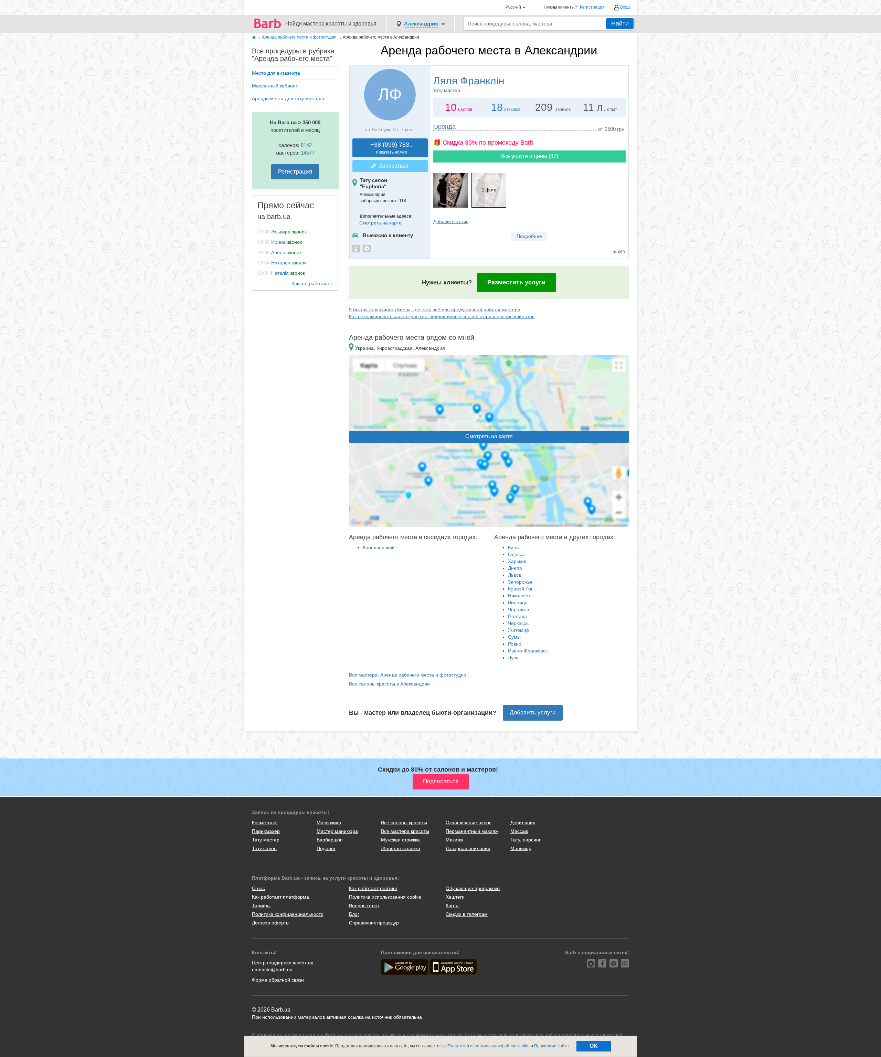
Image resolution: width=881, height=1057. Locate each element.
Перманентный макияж (472, 831)
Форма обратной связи (278, 980)
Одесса (516, 554)
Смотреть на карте (380, 223)
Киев (513, 547)
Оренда (444, 126)
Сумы (514, 637)
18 (497, 107)
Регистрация (592, 7)
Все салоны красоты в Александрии (389, 684)
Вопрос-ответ (364, 905)
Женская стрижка (400, 848)
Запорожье (520, 582)
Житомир (518, 630)
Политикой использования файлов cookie (489, 1046)
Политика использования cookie (385, 897)
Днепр (515, 568)
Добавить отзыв (450, 221)
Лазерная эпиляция (468, 848)
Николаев (519, 595)
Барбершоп (330, 840)
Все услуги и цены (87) (529, 156)
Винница (518, 602)
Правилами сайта (551, 1046)
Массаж (519, 831)
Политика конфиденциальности (287, 914)
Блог (354, 914)
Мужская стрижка (400, 840)
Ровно (514, 644)
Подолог (326, 848)
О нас (258, 888)
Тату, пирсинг (525, 840)
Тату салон (264, 848)
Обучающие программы (473, 888)
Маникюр (520, 848)
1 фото (489, 189)
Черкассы (519, 623)
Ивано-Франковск (528, 650)
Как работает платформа (280, 897)
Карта (452, 905)
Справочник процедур (374, 922)
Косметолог (265, 822)
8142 (306, 145)
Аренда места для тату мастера (288, 98)
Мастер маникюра (337, 831)
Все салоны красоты (404, 822)
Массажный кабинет (275, 85)
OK (594, 1046)
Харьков (517, 561)
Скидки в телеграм (467, 914)
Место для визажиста (276, 73)
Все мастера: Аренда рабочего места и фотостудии (407, 675)
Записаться (392, 166)
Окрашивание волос (468, 822)
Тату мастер (265, 840)
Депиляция (522, 822)
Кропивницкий (379, 547)
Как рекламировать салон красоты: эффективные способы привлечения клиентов (441, 316)
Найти (620, 23)
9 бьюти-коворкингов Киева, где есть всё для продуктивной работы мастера (434, 309)
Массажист (329, 822)
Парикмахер (266, 831)
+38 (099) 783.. (391, 148)
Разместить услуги (516, 282)
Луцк (513, 657)
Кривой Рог (520, 589)
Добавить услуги (533, 712)
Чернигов (518, 609)
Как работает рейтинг (373, 888)
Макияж (454, 840)
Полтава (517, 616)
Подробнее (529, 236)
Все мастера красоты (405, 831)
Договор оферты (270, 922)
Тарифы (261, 905)
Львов (514, 575)
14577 (308, 153)
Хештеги (455, 897)
